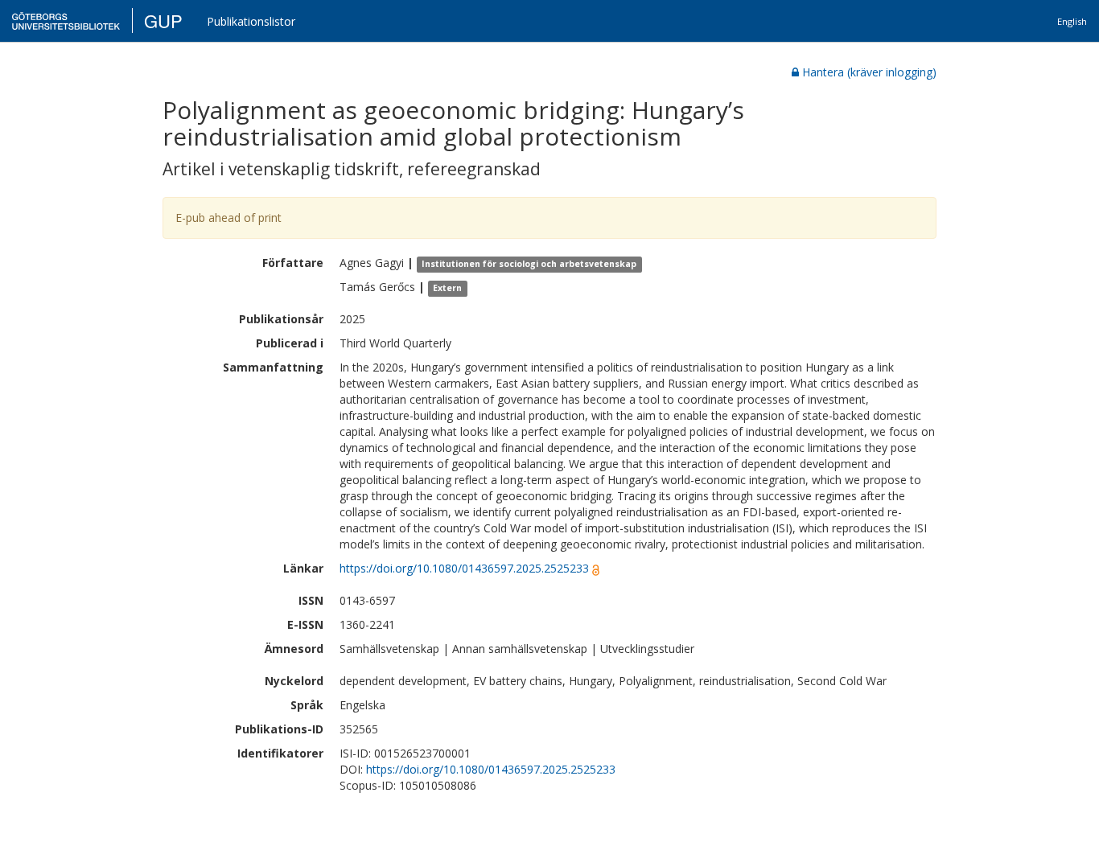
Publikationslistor (251, 21)
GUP (163, 20)
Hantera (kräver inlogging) (869, 72)
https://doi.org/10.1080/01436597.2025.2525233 (464, 568)
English (1072, 21)
